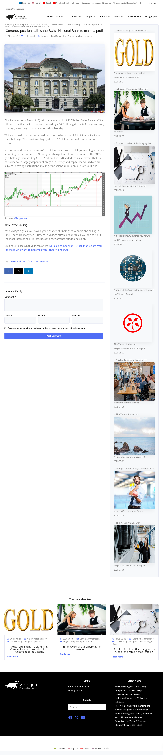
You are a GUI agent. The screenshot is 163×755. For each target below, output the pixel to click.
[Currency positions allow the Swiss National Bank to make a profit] (54, 78)
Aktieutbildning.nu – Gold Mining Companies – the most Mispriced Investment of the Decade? (29, 649)
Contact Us (104, 16)
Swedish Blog (48, 36)
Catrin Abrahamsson (37, 638)
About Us (118, 16)
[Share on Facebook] (8, 271)
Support (89, 16)
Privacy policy (75, 690)
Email (41, 315)
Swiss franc (28, 261)
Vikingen (89, 36)
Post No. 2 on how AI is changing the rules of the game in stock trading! (134, 651)
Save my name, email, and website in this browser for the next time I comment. (47, 328)
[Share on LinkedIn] (28, 271)
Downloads (76, 16)
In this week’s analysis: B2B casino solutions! (81, 648)
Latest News (133, 16)
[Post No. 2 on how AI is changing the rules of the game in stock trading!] (134, 619)
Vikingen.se (20, 218)
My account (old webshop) (125, 3)
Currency (44, 261)
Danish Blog (61, 36)
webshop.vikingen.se (80, 3)
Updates (37, 641)
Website (76, 315)
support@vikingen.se (14, 9)
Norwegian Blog (76, 36)
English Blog (16, 641)
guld (36, 261)
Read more (12, 656)
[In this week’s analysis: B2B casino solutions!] (81, 619)
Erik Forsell (30, 36)
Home (50, 16)
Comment (10, 297)
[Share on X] (18, 271)
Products (60, 16)
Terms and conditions (78, 686)
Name (8, 315)
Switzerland (15, 261)
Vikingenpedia (152, 16)
